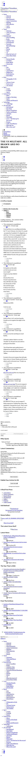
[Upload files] (2, 423)
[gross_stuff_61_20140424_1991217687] (12, 518)
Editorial (8, 16)
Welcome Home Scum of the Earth (13, 615)
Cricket (8, 89)
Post (2, 435)
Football (8, 90)
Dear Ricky (9, 109)
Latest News (7, 493)
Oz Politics (9, 61)
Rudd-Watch (9, 62)
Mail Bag (8, 22)
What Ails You (9, 125)
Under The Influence (11, 124)
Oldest (8, 217)
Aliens (7, 95)
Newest (8, 215)
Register (5, 500)
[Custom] (4, 5)
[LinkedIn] (4, 160)
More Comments (14, 476)
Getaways (8, 31)
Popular (8, 213)
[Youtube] (4, 3)
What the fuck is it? (11, 54)
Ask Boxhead (9, 107)
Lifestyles (8, 114)
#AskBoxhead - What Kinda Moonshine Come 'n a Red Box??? (14, 536)
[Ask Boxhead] (14, 508)
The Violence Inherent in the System (13, 559)
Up (7, 258)
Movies (8, 49)
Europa (8, 69)
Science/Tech (6, 94)
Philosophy (9, 117)
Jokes (7, 47)
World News (9, 76)
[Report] (6, 227)
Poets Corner (9, 84)
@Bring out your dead (9, 384)
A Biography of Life (11, 79)
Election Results (10, 59)
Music (7, 51)
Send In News (7, 496)
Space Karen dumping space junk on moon (15, 542)
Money (8, 115)
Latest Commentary (11, 21)
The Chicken (9, 85)
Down (10, 258)
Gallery (5, 499)
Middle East (9, 72)
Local (4, 57)
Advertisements (10, 19)
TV (7, 52)
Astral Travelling (10, 37)
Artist (4, 77)
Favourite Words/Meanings (10, 45)
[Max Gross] (14, 529)
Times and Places (10, 32)
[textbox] (14, 419)
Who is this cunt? (10, 127)
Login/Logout (7, 502)
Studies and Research (12, 100)
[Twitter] (3, 2)
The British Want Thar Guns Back (12, 620)
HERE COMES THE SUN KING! (12, 582)
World (5, 66)
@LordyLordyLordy (8, 372)
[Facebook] (4, 157)
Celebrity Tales (10, 41)
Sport (4, 87)
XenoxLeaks (9, 64)
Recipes (8, 122)
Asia (7, 67)
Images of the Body (11, 97)
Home (5, 14)
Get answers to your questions (14, 510)
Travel (5, 29)
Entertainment (7, 36)
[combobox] (11, 10)
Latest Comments (8, 494)
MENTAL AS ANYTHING (10, 577)
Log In (8, 26)
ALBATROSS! (7, 624)
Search (2, 10)
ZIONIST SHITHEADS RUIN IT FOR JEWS (15, 610)
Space (8, 99)
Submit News (13, 483)
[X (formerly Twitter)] (3, 158)
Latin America (10, 71)
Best (7, 212)
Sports (8, 92)
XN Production (10, 24)
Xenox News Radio (11, 56)
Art (7, 80)
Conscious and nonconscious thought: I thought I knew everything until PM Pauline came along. (14, 570)
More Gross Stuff (8, 523)
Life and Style (7, 105)
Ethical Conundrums (11, 110)
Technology (6, 102)
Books (8, 39)
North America (10, 74)
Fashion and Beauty (11, 112)
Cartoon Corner (10, 82)
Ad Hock (8, 18)
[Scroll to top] (1, 755)
